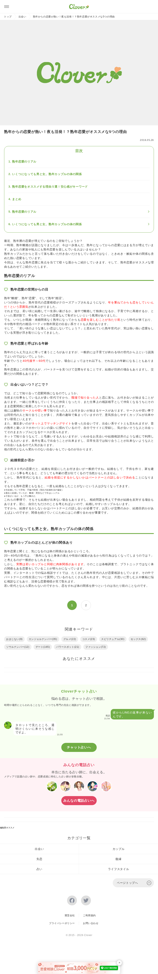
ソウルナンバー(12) (17, 646)
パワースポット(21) (67, 646)
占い (39, 869)
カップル (119, 849)
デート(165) (43, 646)
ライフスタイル (118, 869)
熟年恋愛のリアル (24, 161)
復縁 (118, 859)
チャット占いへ (79, 747)
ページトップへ (127, 882)
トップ (8, 16)
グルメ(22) (69, 639)
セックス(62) (138, 639)
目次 (79, 151)
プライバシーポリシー (62, 923)
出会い (22, 16)
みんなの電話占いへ (78, 800)
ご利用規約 (89, 915)
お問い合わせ (91, 923)
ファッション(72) (95, 646)
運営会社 (70, 915)
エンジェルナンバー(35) (43, 639)
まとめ (16, 199)
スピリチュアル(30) (112, 639)
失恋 (39, 859)
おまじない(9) (14, 639)
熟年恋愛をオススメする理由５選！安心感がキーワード (50, 186)
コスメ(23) (88, 639)
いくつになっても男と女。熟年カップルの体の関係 (47, 174)
